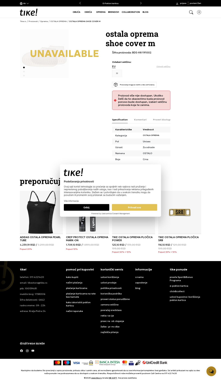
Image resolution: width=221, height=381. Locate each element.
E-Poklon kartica (110, 3)
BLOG (145, 12)
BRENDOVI (113, 12)
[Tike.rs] (29, 12)
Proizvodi (33, 21)
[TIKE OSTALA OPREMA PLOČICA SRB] (179, 212)
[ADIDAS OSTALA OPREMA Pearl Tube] (41, 212)
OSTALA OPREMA (58, 21)
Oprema (44, 21)
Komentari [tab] (140, 119)
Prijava (183, 3)
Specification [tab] (120, 119)
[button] (24, 3)
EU (114, 66)
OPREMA (100, 12)
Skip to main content (33, 3)
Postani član (195, 3)
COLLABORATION (131, 12)
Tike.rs (23, 21)
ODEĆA (88, 12)
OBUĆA (76, 12)
